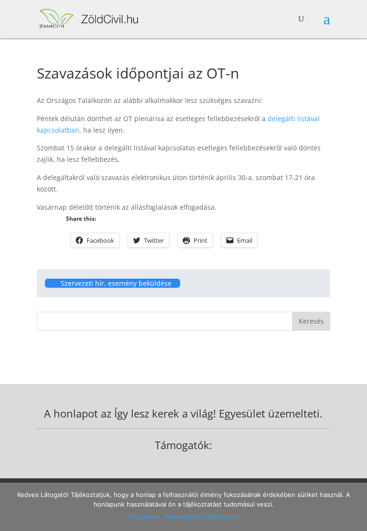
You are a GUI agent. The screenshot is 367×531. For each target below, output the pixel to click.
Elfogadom (144, 516)
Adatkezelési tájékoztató (201, 516)
